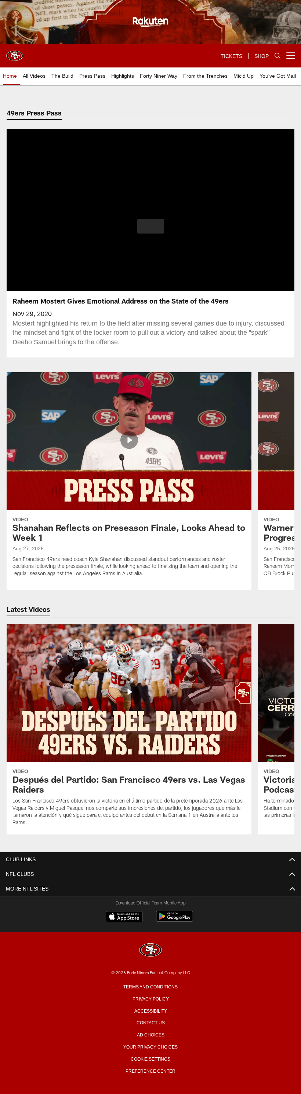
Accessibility (150, 1010)
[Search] (277, 56)
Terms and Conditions (150, 986)
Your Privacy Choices (150, 1046)
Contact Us (150, 1022)
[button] (150, 226)
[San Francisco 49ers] (150, 950)
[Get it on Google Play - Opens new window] (174, 920)
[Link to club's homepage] (14, 53)
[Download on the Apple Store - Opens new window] (124, 917)
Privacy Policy (150, 998)
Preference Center (150, 1070)
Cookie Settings (150, 1058)
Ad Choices (150, 1034)
